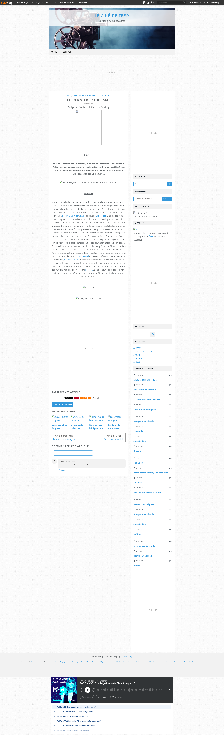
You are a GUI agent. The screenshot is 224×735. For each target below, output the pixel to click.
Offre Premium (154, 662)
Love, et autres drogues (145, 379)
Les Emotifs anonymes (145, 409)
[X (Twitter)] (148, 2)
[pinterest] (152, 2)
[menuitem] (54, 52)
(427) (139, 358)
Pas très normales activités (147, 492)
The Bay (137, 482)
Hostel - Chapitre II (142, 555)
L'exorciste (101, 215)
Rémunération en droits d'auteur (134, 662)
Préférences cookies (196, 662)
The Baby (138, 462)
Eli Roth (106, 96)
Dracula (137, 450)
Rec (82, 215)
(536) (143, 351)
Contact (67, 52)
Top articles (85, 662)
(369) (137, 361)
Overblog (127, 656)
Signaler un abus (106, 662)
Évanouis (138, 431)
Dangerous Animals (143, 421)
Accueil (54, 52)
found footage (90, 96)
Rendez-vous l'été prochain (147, 399)
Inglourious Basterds (144, 545)
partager (104, 697)
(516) (137, 355)
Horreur (76, 96)
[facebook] (143, 2)
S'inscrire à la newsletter (62, 405)
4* (100, 96)
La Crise (137, 534)
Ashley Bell (83, 256)
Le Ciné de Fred (112, 15)
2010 (69, 96)
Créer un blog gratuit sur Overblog (66, 662)
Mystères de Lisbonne (144, 389)
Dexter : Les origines (143, 504)
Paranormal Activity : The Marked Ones (153, 472)
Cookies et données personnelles (174, 662)
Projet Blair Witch (70, 215)
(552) (137, 348)
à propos (118, 697)
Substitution (139, 441)
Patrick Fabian (71, 259)
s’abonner (89, 697)
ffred (151, 236)
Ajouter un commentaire (73, 453)
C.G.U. (118, 662)
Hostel (136, 565)
